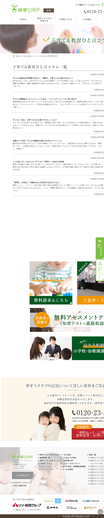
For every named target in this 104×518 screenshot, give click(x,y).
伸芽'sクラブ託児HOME (23, 56)
